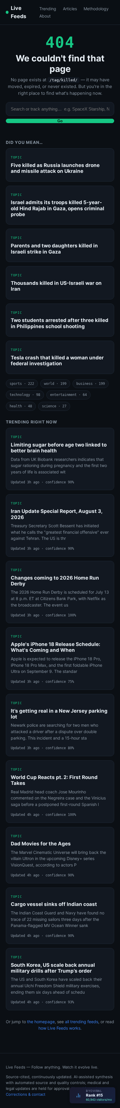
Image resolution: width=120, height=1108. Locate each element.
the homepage (41, 1021)
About (45, 15)
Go (60, 121)
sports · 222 (22, 384)
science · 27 (54, 406)
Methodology (96, 8)
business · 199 (90, 384)
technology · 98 (25, 395)
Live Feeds (18, 12)
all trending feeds (81, 1021)
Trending (47, 8)
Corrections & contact (25, 1094)
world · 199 (55, 384)
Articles (70, 8)
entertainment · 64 (68, 395)
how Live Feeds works (59, 1028)
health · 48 (21, 406)
